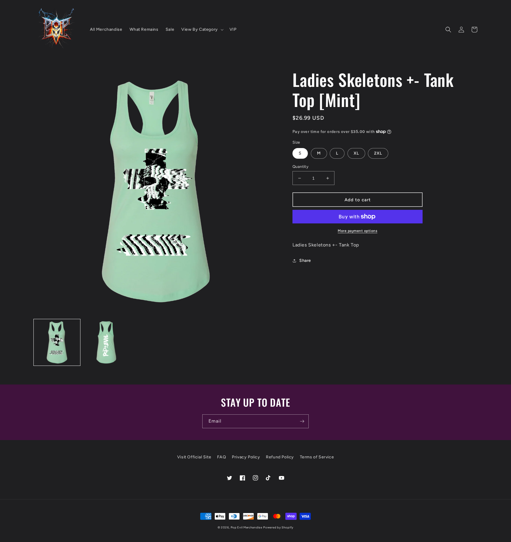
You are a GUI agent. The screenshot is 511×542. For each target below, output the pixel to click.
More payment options (357, 231)
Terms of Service (317, 457)
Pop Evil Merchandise (246, 527)
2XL (378, 153)
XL (356, 153)
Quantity (300, 166)
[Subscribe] (301, 421)
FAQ (221, 457)
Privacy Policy (246, 457)
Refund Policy (280, 457)
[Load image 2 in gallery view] (106, 342)
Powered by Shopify (278, 527)
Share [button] (305, 260)
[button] (202, 29)
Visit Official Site (194, 457)
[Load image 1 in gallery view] (57, 342)
